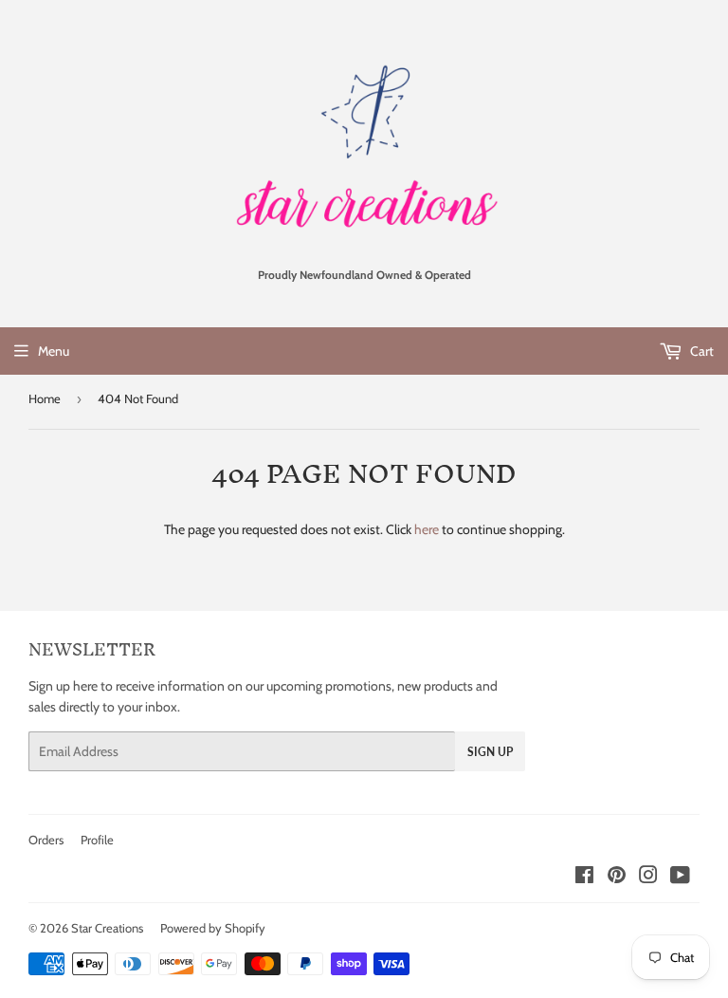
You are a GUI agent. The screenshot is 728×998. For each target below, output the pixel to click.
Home (44, 398)
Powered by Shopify (212, 927)
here (426, 529)
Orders (46, 839)
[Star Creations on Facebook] (584, 877)
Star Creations (107, 927)
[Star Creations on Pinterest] (617, 877)
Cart (700, 351)
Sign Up (490, 752)
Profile (97, 839)
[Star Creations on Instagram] (648, 877)
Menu (53, 351)
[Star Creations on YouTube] (680, 877)
